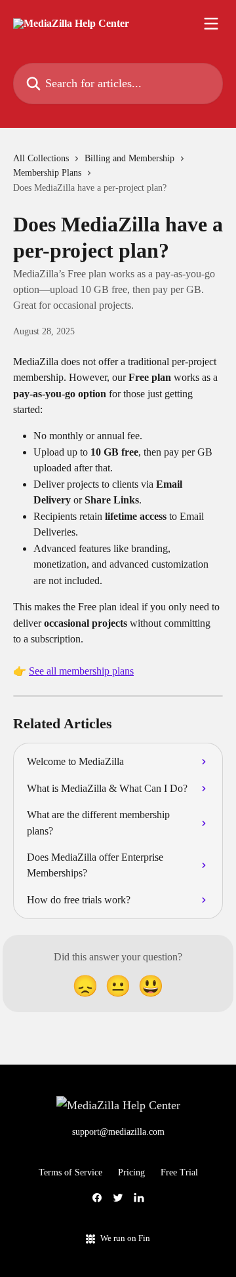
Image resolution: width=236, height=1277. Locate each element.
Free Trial (179, 1172)
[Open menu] (211, 23)
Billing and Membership (129, 158)
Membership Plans (47, 173)
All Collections (41, 158)
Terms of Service (70, 1172)
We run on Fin (125, 1238)
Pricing (131, 1172)
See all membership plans (81, 671)
